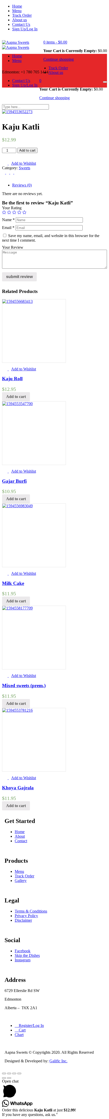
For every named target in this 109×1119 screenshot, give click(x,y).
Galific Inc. (58, 1061)
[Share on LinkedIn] (12, 172)
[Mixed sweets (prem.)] (17, 608)
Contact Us (21, 24)
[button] (55, 42)
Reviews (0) (22, 185)
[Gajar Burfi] (17, 404)
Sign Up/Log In (25, 29)
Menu (17, 11)
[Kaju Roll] (17, 301)
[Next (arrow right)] (9, 1078)
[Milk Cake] (17, 506)
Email (8, 227)
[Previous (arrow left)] (4, 1078)
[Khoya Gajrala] (17, 710)
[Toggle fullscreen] (14, 1073)
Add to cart (27, 150)
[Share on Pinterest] (15, 172)
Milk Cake (13, 583)
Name (8, 220)
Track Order (22, 15)
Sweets (24, 168)
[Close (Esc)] (4, 1073)
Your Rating (12, 208)
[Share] (9, 1073)
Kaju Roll (12, 378)
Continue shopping (58, 59)
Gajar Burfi (14, 481)
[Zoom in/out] (19, 1073)
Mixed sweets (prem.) (24, 685)
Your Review (12, 247)
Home (17, 6)
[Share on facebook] (4, 172)
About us (19, 20)
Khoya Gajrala (18, 787)
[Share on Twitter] (8, 172)
